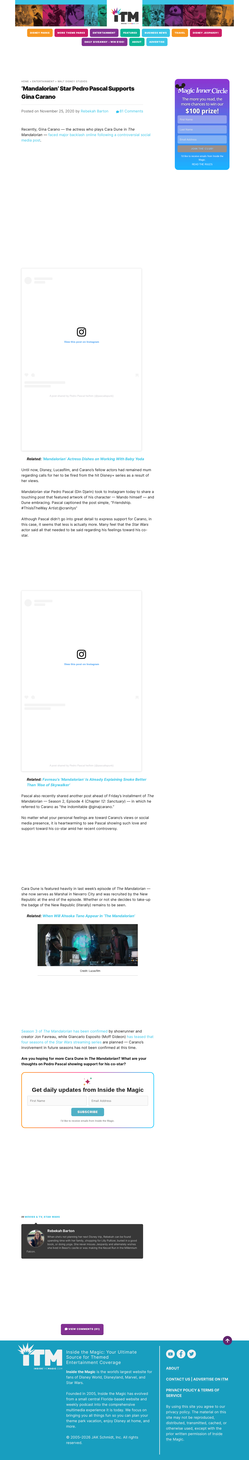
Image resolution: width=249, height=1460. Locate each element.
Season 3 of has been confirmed (64, 1031)
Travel (180, 32)
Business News (156, 32)
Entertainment (104, 32)
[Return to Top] (227, 1340)
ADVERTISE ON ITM (210, 1379)
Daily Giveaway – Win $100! (104, 42)
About (137, 42)
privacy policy (178, 1412)
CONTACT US (178, 1379)
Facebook (181, 1354)
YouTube (170, 1354)
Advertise (157, 42)
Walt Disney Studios (72, 81)
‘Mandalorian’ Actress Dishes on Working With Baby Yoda (93, 459)
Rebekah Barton (94, 111)
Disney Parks (40, 32)
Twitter (191, 1354)
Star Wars (52, 1217)
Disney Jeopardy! (206, 32)
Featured (130, 32)
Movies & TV (33, 1217)
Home (25, 81)
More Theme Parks (71, 32)
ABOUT (172, 1368)
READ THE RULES (202, 164)
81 (131, 111)
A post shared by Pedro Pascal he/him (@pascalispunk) (82, 395)
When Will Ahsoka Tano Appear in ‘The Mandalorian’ (88, 916)
